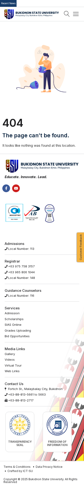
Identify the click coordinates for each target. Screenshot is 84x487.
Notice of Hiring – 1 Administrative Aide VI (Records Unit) (51, 3)
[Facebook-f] (6, 188)
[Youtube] (16, 188)
